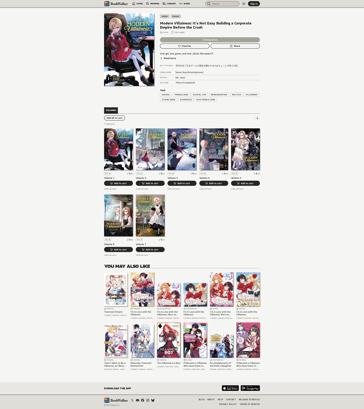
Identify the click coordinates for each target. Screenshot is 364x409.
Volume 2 (141, 178)
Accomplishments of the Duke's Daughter (220, 364)
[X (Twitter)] (132, 400)
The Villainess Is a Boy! (168, 363)
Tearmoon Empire (113, 311)
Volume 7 (141, 244)
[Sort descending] (257, 118)
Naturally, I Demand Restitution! (141, 364)
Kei (177, 77)
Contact (231, 399)
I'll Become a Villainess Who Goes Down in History (195, 364)
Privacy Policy (228, 404)
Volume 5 (236, 178)
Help (220, 399)
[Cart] (244, 4)
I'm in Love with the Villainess (141, 313)
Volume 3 (172, 178)
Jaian (182, 77)
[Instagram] (147, 400)
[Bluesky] (153, 400)
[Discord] (137, 400)
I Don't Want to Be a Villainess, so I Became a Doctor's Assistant (115, 364)
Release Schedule (249, 399)
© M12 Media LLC (112, 405)
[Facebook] (142, 400)
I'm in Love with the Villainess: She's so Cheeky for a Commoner (167, 313)
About (211, 399)
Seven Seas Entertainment (189, 72)
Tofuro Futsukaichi (185, 82)
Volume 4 (204, 178)
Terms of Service (250, 404)
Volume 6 (109, 244)
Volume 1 (109, 178)
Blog (202, 399)
